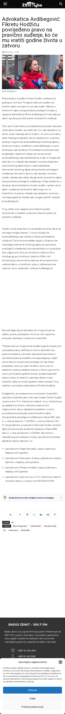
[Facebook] (20, 515)
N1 (13, 522)
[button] (60, 662)
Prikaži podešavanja (32, 706)
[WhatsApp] (34, 515)
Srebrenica (13, 530)
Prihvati (32, 690)
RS (4, 530)
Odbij (32, 698)
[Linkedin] (41, 515)
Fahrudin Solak (50, 526)
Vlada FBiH (25, 530)
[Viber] (55, 515)
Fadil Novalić (36, 526)
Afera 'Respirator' (20, 526)
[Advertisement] (32, 299)
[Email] (48, 515)
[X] (27, 515)
